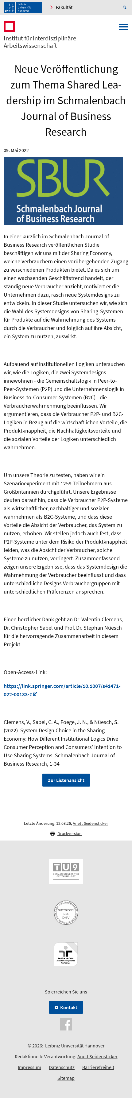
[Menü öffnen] (123, 28)
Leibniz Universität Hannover (75, 1045)
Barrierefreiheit (98, 1067)
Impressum (29, 1067)
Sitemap (66, 1078)
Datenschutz (62, 1067)
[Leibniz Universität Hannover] (23, 7)
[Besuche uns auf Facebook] (66, 1024)
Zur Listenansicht (66, 780)
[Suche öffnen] (125, 7)
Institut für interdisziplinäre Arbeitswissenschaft (40, 42)
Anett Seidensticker (90, 823)
